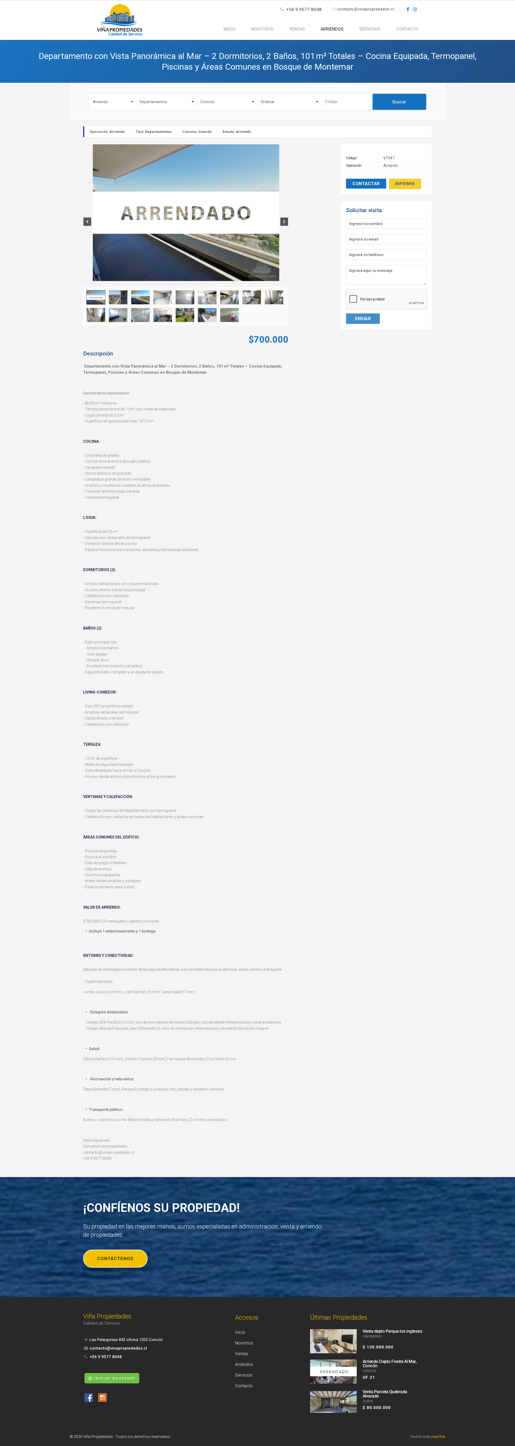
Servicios (369, 29)
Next (284, 221)
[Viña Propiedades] (120, 19)
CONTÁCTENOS (115, 1258)
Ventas (297, 29)
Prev (87, 221)
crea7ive (438, 1436)
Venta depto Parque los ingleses (392, 1331)
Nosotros (262, 29)
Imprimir (405, 183)
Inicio (229, 29)
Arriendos (332, 29)
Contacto (407, 29)
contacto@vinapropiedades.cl (366, 9)
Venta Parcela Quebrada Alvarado (385, 1394)
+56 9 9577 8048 (303, 9)
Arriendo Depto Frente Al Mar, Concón (390, 1363)
